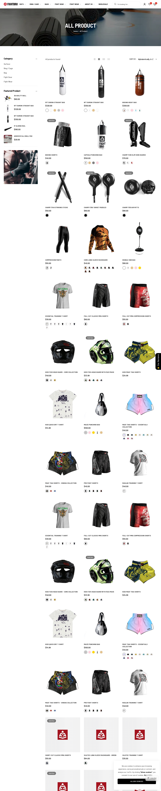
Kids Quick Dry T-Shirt (54, 425)
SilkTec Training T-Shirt (132, 755)
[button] (77, 69)
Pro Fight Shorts (91, 483)
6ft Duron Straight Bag (24, 116)
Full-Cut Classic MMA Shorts (96, 316)
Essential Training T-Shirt (56, 316)
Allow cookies (136, 781)
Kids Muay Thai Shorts (131, 372)
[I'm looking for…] (114, 4)
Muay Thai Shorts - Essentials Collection (135, 426)
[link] (90, 4)
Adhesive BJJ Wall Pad (23, 136)
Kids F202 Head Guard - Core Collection (61, 372)
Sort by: (132, 59)
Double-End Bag (128, 260)
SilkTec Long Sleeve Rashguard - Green (100, 755)
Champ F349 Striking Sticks (56, 207)
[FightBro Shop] (11, 4)
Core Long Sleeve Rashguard (96, 260)
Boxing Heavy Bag (129, 102)
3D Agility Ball (20, 95)
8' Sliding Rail (19, 126)
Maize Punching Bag (92, 425)
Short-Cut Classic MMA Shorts (58, 755)
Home (75, 31)
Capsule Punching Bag (93, 155)
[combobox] (126, 4)
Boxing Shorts (51, 155)
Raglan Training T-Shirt (132, 483)
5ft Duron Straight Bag (24, 106)
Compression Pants (53, 260)
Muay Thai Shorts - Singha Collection (60, 483)
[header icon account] (145, 4)
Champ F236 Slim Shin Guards (134, 155)
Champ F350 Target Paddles (95, 207)
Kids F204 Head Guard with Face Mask (99, 372)
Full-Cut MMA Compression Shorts (136, 316)
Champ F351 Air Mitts (130, 207)
